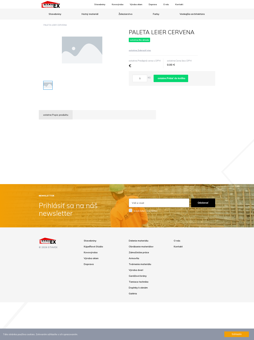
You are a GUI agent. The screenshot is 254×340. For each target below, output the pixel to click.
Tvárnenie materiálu (140, 264)
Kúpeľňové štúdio (93, 246)
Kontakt (179, 4)
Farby (156, 13)
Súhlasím (237, 334)
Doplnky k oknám (138, 287)
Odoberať (203, 203)
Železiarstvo (125, 13)
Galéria (133, 293)
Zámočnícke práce (139, 252)
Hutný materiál (90, 13)
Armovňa (134, 258)
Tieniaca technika (138, 281)
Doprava (153, 4)
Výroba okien (136, 4)
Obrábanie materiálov (141, 246)
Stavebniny (99, 4)
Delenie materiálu (138, 240)
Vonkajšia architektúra (192, 13)
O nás (166, 4)
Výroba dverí (136, 270)
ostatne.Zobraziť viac (140, 50)
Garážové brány (138, 275)
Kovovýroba (117, 4)
